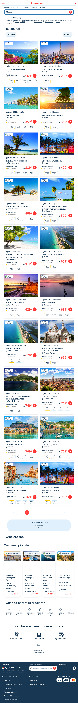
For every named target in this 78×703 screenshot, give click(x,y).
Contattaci (34, 680)
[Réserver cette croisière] (35, 76)
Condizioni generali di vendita (13, 684)
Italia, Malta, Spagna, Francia (48, 586)
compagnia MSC (20, 22)
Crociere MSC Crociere (23, 7)
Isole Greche (49, 22)
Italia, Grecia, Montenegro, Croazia (29, 586)
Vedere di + (9, 23)
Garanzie (7, 680)
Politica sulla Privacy (10, 692)
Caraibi (58, 22)
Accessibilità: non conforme (12, 696)
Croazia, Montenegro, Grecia (11, 586)
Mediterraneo (38, 22)
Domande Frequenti (37, 684)
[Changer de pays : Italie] (3, 668)
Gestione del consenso (11, 700)
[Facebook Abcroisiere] (74, 668)
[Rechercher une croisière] (54, 668)
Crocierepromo (9, 7)
